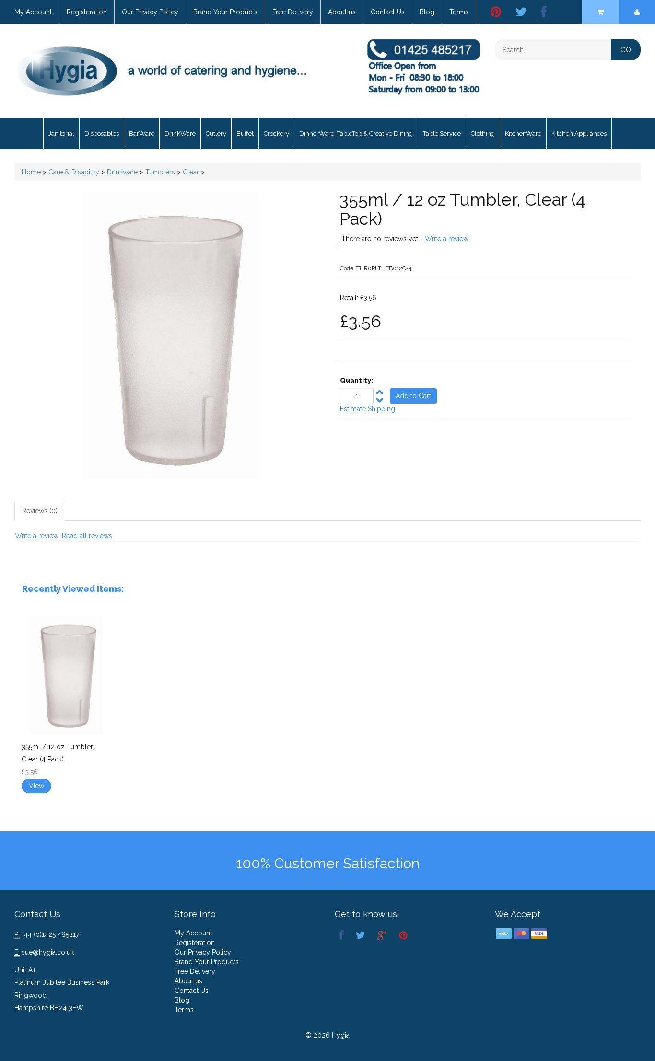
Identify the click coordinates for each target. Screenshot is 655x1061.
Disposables (101, 133)
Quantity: (356, 380)
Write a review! (37, 536)
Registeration (87, 12)
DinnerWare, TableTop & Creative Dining (356, 133)
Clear (191, 172)
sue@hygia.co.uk (48, 952)
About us (342, 12)
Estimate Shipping (367, 409)
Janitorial (61, 133)
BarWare (141, 133)
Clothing (483, 133)
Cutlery (216, 133)
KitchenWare (523, 133)
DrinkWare (180, 133)
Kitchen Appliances (579, 133)
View (36, 786)
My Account (33, 12)
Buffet (245, 133)
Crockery (276, 133)
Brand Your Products (225, 12)
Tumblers (160, 172)
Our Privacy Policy (150, 12)
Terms (458, 12)
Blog (427, 12)
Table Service (442, 133)
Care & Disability (73, 172)
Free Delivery (292, 12)
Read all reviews (87, 536)
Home (31, 172)
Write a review (446, 238)
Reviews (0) (40, 511)
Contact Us (388, 12)
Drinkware (122, 172)
